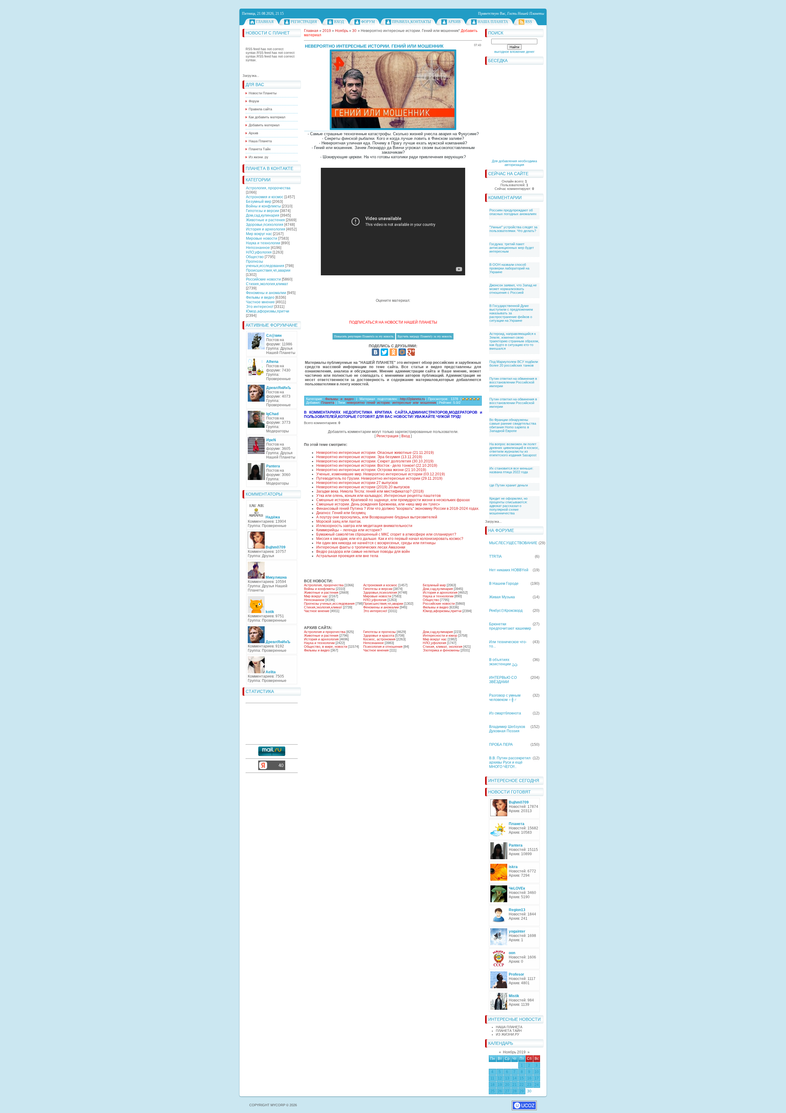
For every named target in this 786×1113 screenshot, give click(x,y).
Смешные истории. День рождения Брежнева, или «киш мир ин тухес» (378, 504)
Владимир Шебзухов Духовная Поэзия (507, 729)
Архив (454, 22)
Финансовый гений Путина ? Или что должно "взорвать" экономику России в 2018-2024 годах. (397, 508)
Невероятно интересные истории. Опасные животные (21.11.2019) (375, 452)
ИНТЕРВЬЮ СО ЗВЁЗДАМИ (503, 679)
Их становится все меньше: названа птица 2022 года (511, 470)
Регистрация (304, 22)
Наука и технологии (263, 243)
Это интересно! (259, 307)
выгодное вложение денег (514, 51)
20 (507, 1085)
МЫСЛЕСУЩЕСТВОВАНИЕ (513, 543)
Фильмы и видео (260, 297)
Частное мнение (260, 302)
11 (492, 1078)
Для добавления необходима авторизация (514, 163)
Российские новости (263, 279)
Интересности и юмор (440, 635)
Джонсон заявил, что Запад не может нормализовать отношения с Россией (513, 288)
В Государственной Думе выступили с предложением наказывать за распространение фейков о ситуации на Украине (511, 313)
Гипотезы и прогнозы (379, 632)
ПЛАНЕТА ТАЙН (509, 1030)
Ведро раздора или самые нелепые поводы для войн (363, 551)
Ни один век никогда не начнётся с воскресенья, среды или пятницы (376, 543)
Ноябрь (341, 31)
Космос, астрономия (379, 639)
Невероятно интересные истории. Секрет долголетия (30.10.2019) (375, 461)
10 (537, 1072)
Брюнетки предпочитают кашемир (510, 626)
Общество (255, 257)
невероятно (356, 402)
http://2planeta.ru (412, 399)
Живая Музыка (502, 597)
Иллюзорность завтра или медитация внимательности (364, 526)
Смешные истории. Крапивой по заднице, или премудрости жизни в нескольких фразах (393, 500)
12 (500, 1078)
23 (529, 1085)
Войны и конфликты (263, 206)
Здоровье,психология (264, 224)
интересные (401, 402)
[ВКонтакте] (375, 352)
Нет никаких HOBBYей (508, 570)
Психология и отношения (383, 646)
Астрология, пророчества (268, 188)
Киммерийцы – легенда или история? (349, 530)
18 (492, 1085)
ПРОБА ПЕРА (501, 744)
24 (537, 1085)
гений (371, 402)
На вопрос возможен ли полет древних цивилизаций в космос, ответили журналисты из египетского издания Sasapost (514, 449)
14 (514, 1078)
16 (529, 1078)
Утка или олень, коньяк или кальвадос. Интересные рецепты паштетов (378, 496)
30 (529, 1091)
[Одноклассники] (393, 352)
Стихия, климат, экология (442, 646)
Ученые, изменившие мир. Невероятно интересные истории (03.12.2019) (380, 474)
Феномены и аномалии (266, 293)
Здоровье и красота (378, 635)
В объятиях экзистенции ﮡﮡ (503, 662)
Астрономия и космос (264, 197)
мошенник (428, 402)
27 (507, 1091)
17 (537, 1078)
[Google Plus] (411, 352)
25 (492, 1091)
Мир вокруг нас (259, 234)
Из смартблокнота (505, 713)
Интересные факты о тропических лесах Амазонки (360, 547)
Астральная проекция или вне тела (347, 556)
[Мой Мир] (402, 352)
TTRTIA (495, 556)
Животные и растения (265, 220)
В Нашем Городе (504, 583)
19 (500, 1085)
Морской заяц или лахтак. (338, 521)
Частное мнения (376, 650)
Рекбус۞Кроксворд (506, 610)
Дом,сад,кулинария (262, 215)
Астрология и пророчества (324, 632)
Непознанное (258, 248)
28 (514, 1091)
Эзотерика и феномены (441, 650)
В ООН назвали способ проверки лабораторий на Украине (509, 268)
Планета (327, 402)
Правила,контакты (411, 22)
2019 (326, 31)
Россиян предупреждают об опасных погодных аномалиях (513, 212)
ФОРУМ (368, 22)
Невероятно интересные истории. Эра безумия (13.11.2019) (369, 457)
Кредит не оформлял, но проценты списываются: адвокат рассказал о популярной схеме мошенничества (508, 506)
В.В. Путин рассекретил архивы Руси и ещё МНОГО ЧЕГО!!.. (510, 762)
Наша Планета (493, 22)
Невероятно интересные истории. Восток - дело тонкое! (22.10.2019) (376, 465)
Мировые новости (261, 238)
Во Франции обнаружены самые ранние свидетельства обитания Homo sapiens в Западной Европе (512, 425)
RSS (528, 22)
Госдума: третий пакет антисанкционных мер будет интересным (511, 247)
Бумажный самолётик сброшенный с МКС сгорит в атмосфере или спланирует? (386, 534)
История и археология (265, 229)
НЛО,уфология (259, 252)
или (415, 402)
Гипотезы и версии (262, 211)
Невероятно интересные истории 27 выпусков (357, 483)
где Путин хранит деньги (508, 485)
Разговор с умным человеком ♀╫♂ (504, 697)
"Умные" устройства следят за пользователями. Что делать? (513, 229)
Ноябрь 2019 (514, 1052)
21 (514, 1085)
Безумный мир (258, 201)
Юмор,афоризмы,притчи (267, 311)
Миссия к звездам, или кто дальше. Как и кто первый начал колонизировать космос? (389, 539)
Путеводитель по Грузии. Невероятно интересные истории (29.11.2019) (379, 478)
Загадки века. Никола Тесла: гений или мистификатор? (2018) (370, 491)
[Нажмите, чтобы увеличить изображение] (393, 89)
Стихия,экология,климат (267, 284)
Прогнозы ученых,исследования (265, 263)
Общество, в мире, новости (325, 646)
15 (521, 1078)
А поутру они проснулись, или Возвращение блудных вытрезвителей (376, 517)
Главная (265, 22)
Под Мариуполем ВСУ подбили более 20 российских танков (513, 363)
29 (521, 1091)
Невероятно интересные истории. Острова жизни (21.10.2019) (371, 470)
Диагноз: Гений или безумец (341, 513)
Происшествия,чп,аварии (268, 270)
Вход (339, 22)
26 (500, 1091)
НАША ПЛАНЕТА (509, 1027)
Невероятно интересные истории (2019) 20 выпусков (363, 487)
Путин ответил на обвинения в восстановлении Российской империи (513, 382)
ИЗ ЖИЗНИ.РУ (507, 1034)
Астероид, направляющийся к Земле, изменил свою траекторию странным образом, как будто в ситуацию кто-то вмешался (514, 341)
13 (507, 1078)
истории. (384, 402)
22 (521, 1085)
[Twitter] (384, 352)
